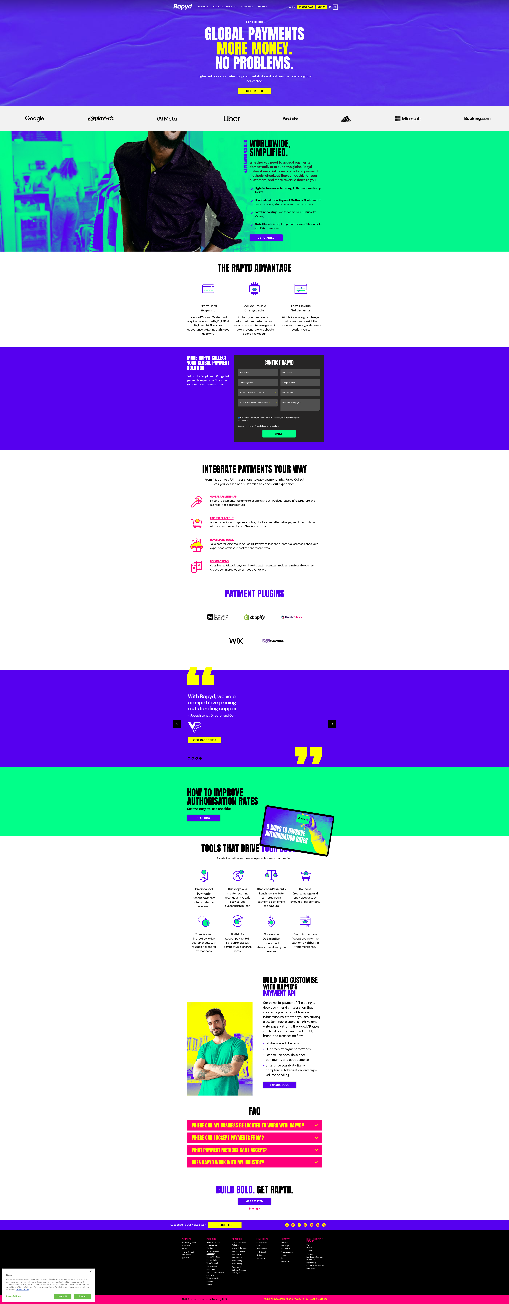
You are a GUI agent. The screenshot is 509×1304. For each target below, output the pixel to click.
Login (292, 7)
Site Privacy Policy (298, 1299)
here (243, 426)
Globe (330, 7)
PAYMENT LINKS (219, 561)
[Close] (91, 1271)
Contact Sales (306, 7)
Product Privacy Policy (275, 1299)
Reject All (62, 1296)
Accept (82, 1296)
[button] (177, 724)
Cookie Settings (13, 1296)
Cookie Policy (22, 1290)
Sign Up (321, 7)
